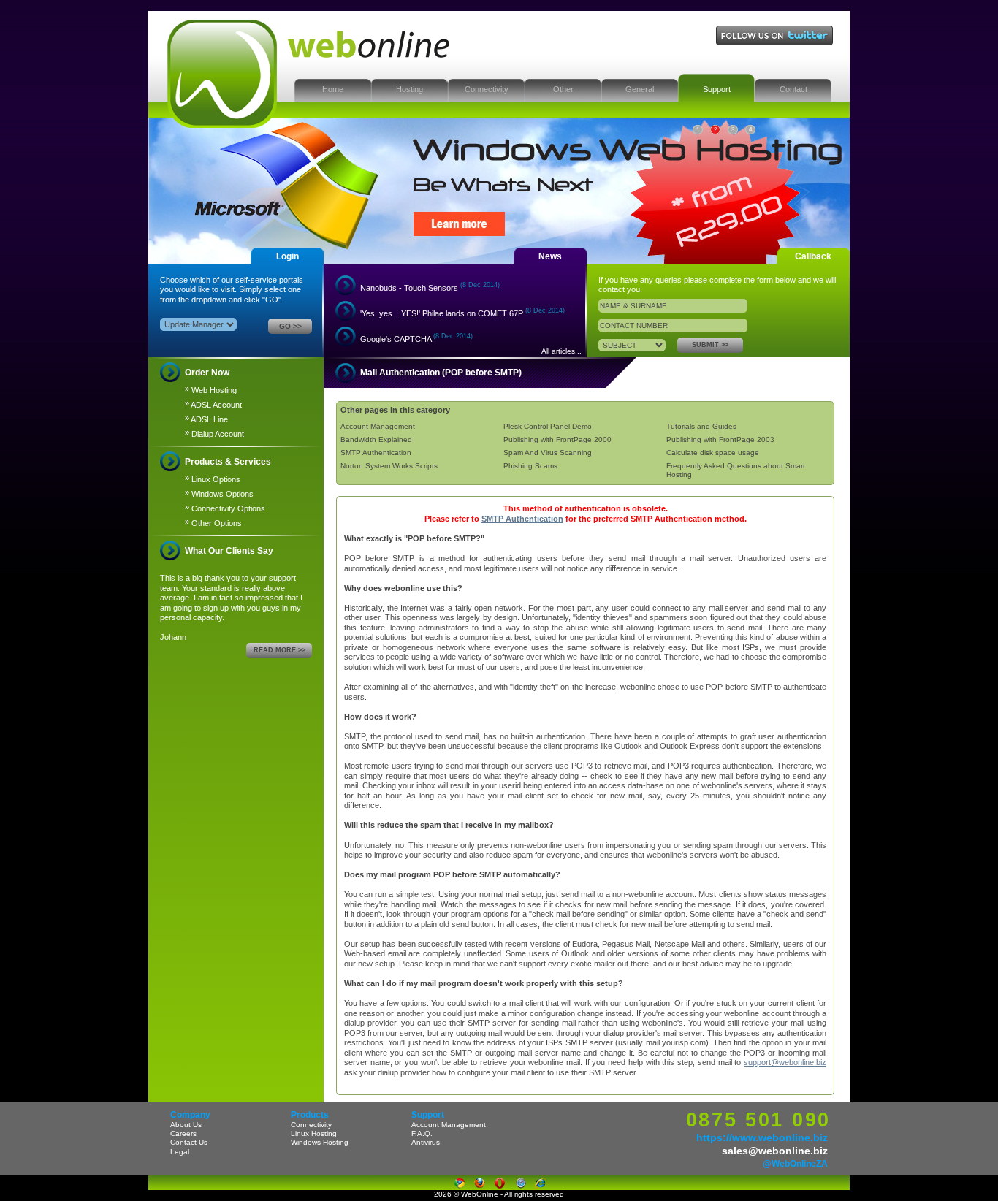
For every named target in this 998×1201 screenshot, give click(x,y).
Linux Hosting (314, 1133)
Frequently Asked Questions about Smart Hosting (735, 470)
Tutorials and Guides (701, 426)
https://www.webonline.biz (762, 1137)
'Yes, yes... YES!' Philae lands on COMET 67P (462, 312)
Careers (183, 1133)
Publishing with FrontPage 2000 (557, 439)
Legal (179, 1152)
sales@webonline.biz (775, 1150)
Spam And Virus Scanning (547, 453)
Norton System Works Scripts (389, 466)
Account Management (377, 426)
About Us (186, 1125)
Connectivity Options (225, 508)
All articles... (561, 351)
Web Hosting (211, 389)
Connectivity (311, 1125)
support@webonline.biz (785, 1062)
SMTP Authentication (375, 453)
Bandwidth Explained (376, 439)
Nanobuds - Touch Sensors (430, 286)
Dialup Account (214, 433)
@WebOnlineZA (795, 1164)
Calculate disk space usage (712, 453)
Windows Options (219, 493)
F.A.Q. (422, 1133)
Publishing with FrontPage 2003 (720, 439)
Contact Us (188, 1142)
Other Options (213, 522)
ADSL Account (213, 404)
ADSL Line (206, 418)
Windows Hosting (319, 1142)
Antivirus (425, 1142)
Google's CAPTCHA (416, 337)
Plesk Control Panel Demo (547, 426)
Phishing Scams (530, 466)
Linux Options (212, 478)
